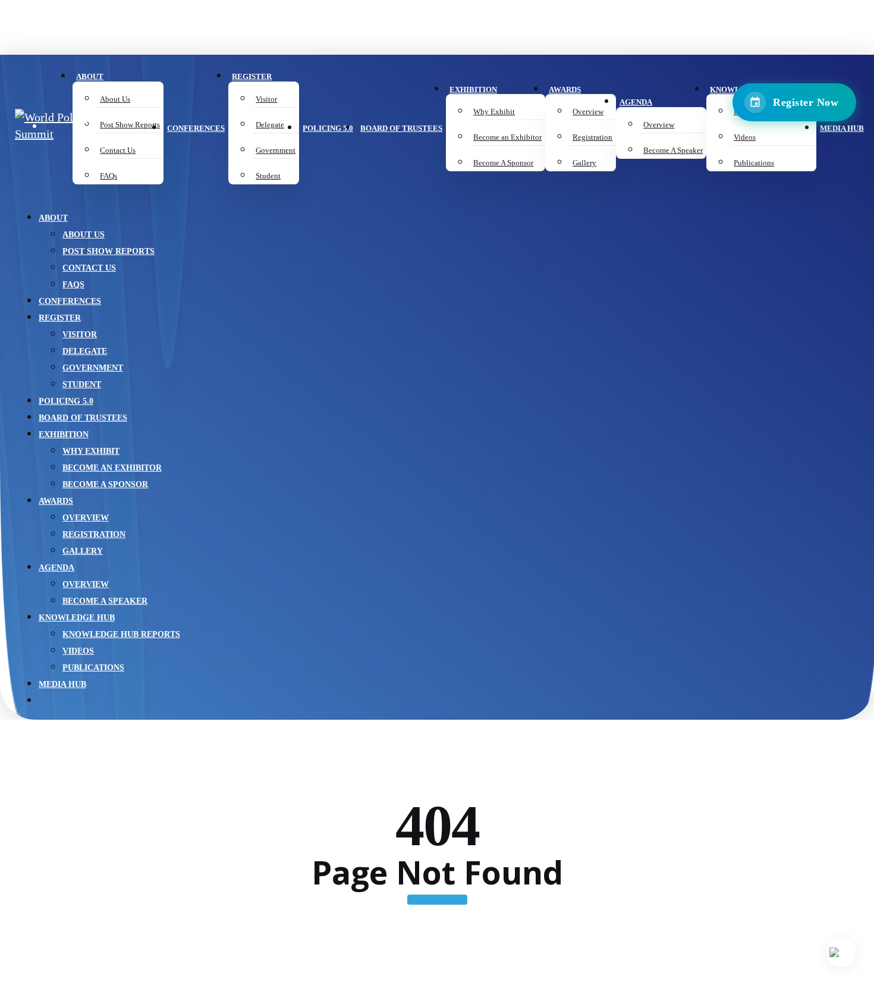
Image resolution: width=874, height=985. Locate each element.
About (53, 218)
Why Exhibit (91, 451)
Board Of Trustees (83, 417)
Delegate (84, 351)
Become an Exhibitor (112, 467)
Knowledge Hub (77, 617)
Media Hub (62, 684)
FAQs (73, 284)
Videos (78, 651)
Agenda (56, 567)
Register (60, 317)
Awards (56, 501)
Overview (85, 517)
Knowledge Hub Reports (121, 634)
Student (81, 384)
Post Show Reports (108, 251)
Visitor (79, 334)
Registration (93, 534)
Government (92, 367)
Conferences (70, 301)
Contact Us (89, 267)
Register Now (805, 102)
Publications (93, 667)
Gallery (82, 551)
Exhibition (64, 434)
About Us (83, 234)
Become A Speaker (104, 601)
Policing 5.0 (66, 401)
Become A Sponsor (105, 484)
